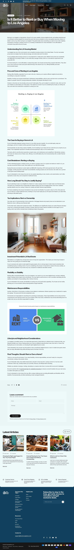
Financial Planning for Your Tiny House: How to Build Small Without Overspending (36, 457)
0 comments (14, 453)
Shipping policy (20, 546)
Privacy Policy (32, 418)
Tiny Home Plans (18, 518)
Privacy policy (10, 546)
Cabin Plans (17, 497)
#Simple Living (10, 15)
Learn (16, 520)
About (27, 498)
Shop (27, 494)
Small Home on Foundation (18, 502)
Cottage (17, 499)
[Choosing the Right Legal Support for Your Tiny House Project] (13, 443)
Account (17, 524)
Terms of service (15, 546)
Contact (27, 500)
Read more (5, 466)
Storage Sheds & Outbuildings (18, 510)
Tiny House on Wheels (18, 507)
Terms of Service (40, 418)
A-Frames (17, 495)
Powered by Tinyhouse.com (18, 527)
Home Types (28, 496)
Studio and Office (19, 504)
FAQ (16, 522)
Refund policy (5, 546)
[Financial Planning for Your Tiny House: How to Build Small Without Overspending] (37, 443)
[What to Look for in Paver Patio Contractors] (60, 443)
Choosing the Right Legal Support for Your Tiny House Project (12, 456)
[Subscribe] (63, 502)
